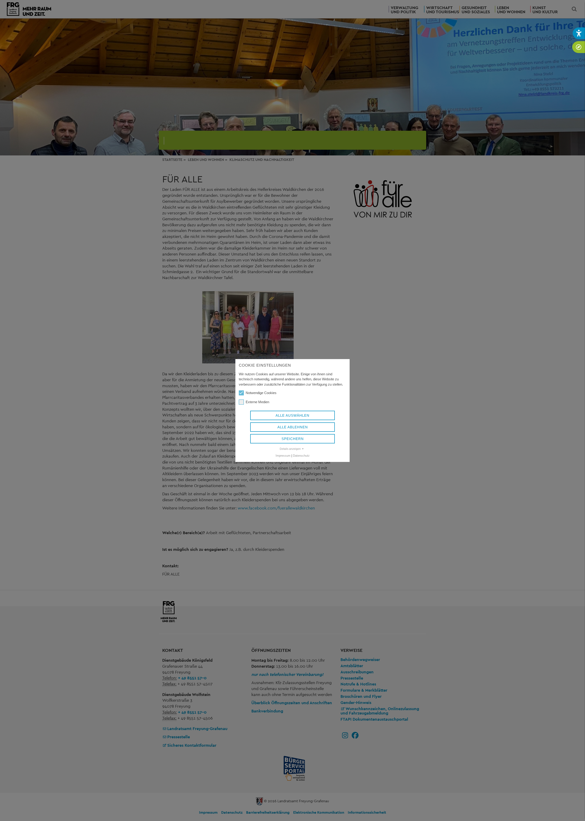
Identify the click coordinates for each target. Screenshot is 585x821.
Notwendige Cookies (261, 393)
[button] (579, 33)
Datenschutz (301, 455)
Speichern (293, 439)
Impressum (283, 455)
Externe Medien (257, 402)
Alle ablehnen (292, 427)
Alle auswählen (292, 415)
